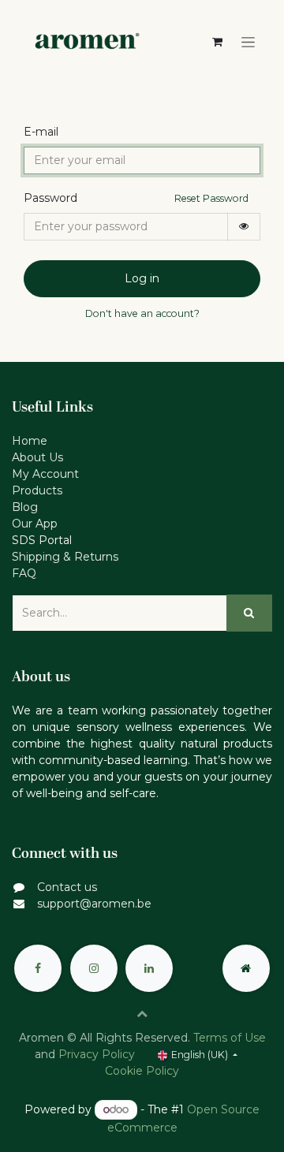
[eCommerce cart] (217, 42)
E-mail (41, 132)
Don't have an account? (142, 313)
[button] (142, 1013)
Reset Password (211, 198)
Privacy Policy (96, 1054)
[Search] (249, 613)
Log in (142, 278)
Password (50, 198)
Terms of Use (229, 1038)
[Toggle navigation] (248, 42)
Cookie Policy (142, 1071)
